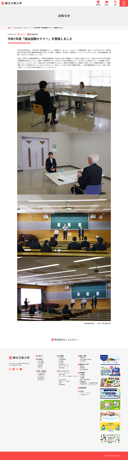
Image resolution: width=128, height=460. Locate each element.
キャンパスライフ (63, 371)
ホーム (11, 27)
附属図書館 (83, 388)
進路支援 (82, 357)
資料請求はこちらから (65, 339)
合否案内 (61, 361)
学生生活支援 (62, 379)
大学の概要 (41, 363)
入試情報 (61, 356)
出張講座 (82, 374)
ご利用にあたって (84, 394)
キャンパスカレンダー (64, 373)
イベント (28, 27)
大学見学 (82, 376)
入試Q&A (61, 363)
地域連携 (82, 372)
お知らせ (19, 27)
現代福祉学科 (33, 34)
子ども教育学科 (42, 373)
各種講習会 (83, 381)
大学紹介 (40, 359)
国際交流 (82, 366)
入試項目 (61, 357)
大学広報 (40, 364)
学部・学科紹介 (42, 371)
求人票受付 (83, 361)
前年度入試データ (63, 364)
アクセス (40, 368)
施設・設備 (62, 374)
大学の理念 (41, 361)
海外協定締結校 (84, 369)
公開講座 (82, 378)
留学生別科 (41, 379)
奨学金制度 (62, 384)
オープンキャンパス (64, 366)
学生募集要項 (62, 359)
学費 (60, 383)
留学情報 (82, 368)
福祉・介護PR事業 (84, 379)
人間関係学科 (41, 374)
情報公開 (40, 366)
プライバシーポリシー (85, 393)
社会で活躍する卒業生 (85, 359)
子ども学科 (41, 376)
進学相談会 (62, 368)
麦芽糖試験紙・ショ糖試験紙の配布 (89, 383)
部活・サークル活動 (64, 381)
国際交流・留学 (84, 364)
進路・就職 (83, 356)
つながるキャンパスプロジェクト (88, 384)
